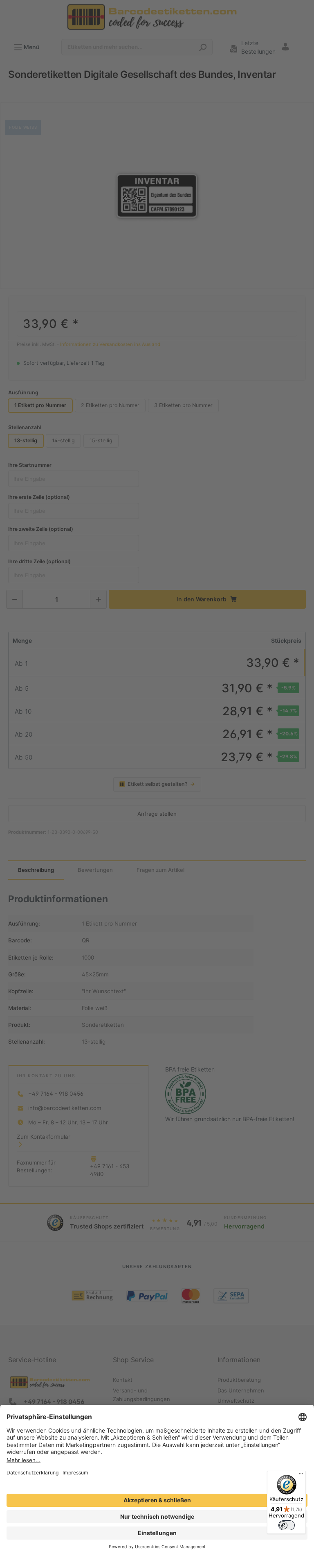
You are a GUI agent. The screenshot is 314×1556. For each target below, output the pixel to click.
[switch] (286, 1525)
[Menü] (301, 1476)
